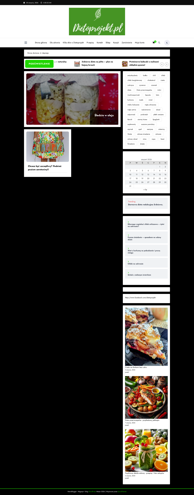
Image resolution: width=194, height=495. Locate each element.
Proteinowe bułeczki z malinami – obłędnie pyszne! (133, 63)
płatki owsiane (158, 114)
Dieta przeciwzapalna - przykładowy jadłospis (142, 420)
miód (150, 100)
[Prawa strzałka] (167, 64)
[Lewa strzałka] (162, 64)
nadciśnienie (146, 109)
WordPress (92, 491)
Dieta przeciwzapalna (144, 90)
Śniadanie (131, 144)
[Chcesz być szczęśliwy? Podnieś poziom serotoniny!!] (47, 146)
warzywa (150, 129)
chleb (163, 75)
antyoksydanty (133, 75)
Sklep (108, 42)
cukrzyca (131, 85)
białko (145, 75)
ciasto (163, 80)
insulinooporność (134, 95)
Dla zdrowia (55, 42)
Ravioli (130, 119)
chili (154, 75)
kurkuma (131, 100)
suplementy (132, 124)
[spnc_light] (167, 43)
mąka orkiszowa (150, 105)
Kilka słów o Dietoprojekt (73, 42)
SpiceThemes (122, 491)
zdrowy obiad (132, 139)
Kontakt (100, 42)
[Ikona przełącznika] (25, 43)
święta (142, 144)
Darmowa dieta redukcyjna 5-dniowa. (145, 204)
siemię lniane (142, 119)
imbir (159, 90)
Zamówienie (127, 42)
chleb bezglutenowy (135, 80)
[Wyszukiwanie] (159, 43)
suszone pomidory (147, 124)
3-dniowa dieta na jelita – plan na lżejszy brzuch (85, 63)
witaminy (161, 129)
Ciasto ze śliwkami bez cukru (136, 367)
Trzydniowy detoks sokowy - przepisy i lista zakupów (144, 473)
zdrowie (158, 134)
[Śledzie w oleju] (72, 99)
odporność (131, 114)
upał (139, 129)
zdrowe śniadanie (143, 134)
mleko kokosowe (133, 105)
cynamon (142, 85)
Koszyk (116, 42)
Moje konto (139, 42)
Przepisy (90, 42)
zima (144, 139)
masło (141, 100)
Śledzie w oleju (104, 115)
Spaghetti (156, 119)
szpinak (130, 129)
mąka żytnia (132, 109)
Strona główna (41, 42)
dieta (129, 90)
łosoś (162, 139)
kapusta (148, 95)
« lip (145, 189)
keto (157, 95)
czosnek (154, 85)
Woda (130, 134)
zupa (153, 139)
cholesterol (151, 80)
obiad (158, 109)
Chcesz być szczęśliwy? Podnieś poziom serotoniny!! (44, 168)
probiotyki (144, 114)
